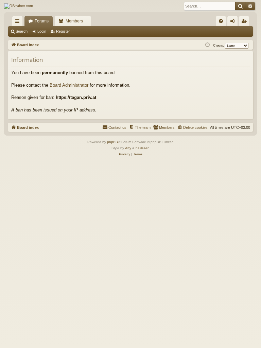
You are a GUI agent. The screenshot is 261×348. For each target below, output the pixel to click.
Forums (42, 21)
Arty (128, 148)
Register (63, 31)
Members (74, 21)
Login (41, 31)
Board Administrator (69, 85)
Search (22, 31)
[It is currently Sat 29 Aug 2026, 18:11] (207, 45)
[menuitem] (221, 21)
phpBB (112, 142)
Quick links (18, 22)
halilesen (143, 148)
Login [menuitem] (234, 22)
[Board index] (18, 6)
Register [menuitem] (245, 22)
